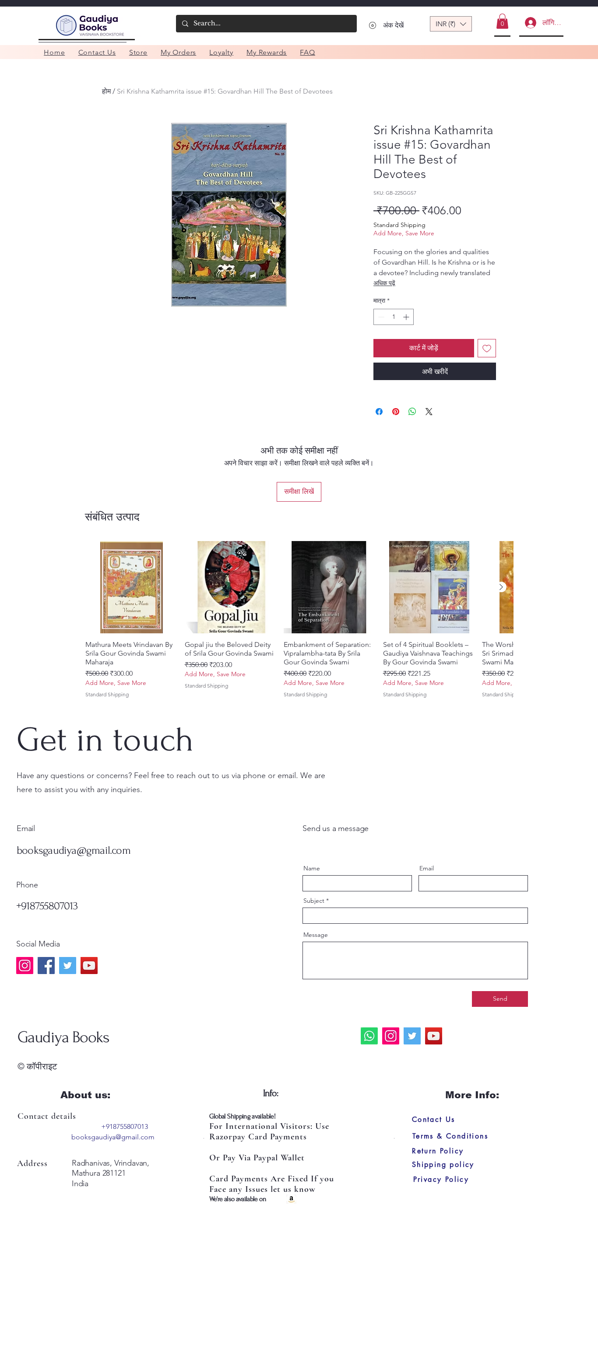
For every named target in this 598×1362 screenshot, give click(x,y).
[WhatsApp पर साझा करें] (412, 411)
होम (106, 91)
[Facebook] (46, 965)
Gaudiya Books (63, 1037)
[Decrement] (380, 317)
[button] (451, 23)
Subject (313, 901)
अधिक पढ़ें (384, 283)
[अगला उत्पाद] (501, 587)
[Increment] (406, 317)
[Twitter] (67, 965)
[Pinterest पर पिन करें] (395, 411)
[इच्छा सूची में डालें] (487, 348)
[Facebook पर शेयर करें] (379, 411)
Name (311, 868)
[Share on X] (429, 411)
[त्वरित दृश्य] (131, 587)
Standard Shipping (399, 225)
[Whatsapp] (369, 1035)
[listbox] (451, 23)
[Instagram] (24, 965)
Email (426, 868)
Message (315, 935)
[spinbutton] (393, 317)
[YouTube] (89, 965)
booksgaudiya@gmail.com (73, 850)
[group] (299, 620)
